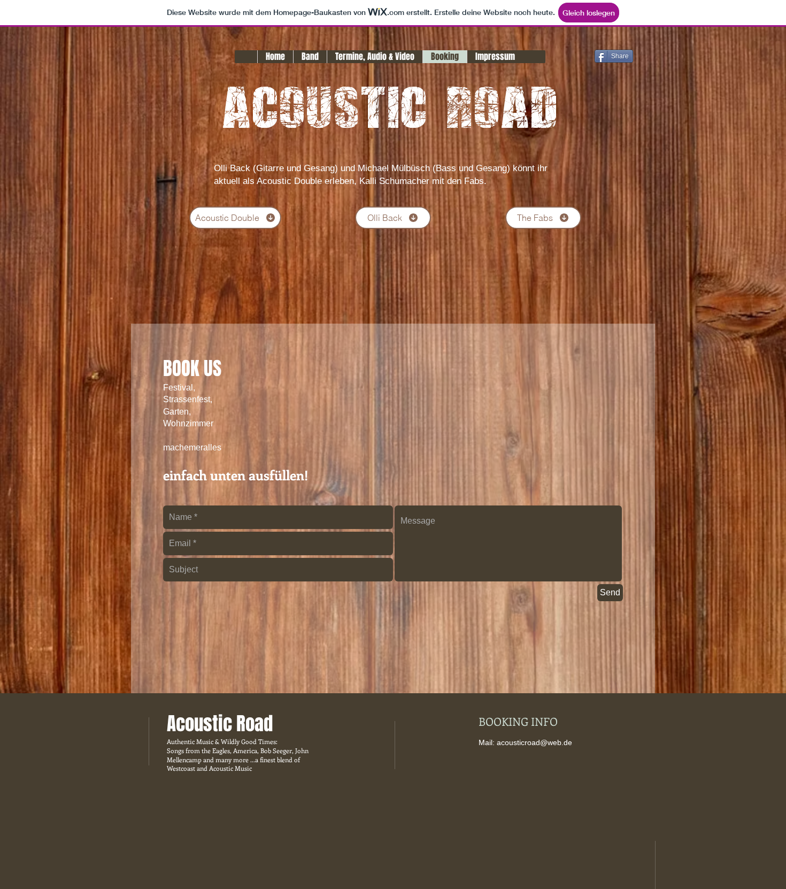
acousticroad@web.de (534, 742)
